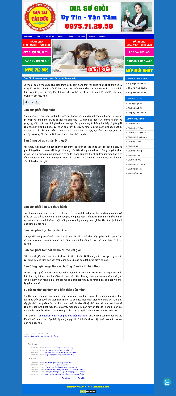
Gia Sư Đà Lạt (134, 155)
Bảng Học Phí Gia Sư (137, 92)
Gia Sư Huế (133, 146)
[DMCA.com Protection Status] (88, 392)
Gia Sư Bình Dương (136, 164)
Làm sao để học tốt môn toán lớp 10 (57, 365)
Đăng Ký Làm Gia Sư (137, 113)
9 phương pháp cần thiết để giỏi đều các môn (61, 352)
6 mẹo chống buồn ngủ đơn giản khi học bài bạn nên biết (65, 374)
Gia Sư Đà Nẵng (135, 151)
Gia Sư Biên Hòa (135, 169)
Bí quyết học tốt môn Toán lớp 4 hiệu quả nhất (61, 367)
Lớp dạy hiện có (135, 103)
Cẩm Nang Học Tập (30, 336)
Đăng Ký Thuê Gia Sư (137, 88)
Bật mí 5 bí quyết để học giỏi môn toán (58, 363)
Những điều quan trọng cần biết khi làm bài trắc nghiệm (64, 369)
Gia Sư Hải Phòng (136, 128)
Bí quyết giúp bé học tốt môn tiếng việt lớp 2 (60, 355)
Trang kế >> (82, 378)
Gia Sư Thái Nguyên (137, 133)
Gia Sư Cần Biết (135, 108)
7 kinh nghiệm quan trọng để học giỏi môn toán (62, 315)
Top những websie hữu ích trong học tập (59, 348)
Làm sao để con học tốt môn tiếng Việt (58, 350)
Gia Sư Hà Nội (134, 124)
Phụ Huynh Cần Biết (137, 83)
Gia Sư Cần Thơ (135, 173)
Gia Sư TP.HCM (134, 160)
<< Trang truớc (65, 378)
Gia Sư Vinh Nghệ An (137, 137)
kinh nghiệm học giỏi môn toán (48, 336)
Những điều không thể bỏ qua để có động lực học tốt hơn (65, 372)
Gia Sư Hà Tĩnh (134, 142)
